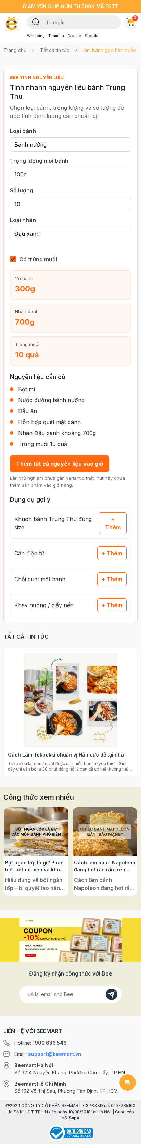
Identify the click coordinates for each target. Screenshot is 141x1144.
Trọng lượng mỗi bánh (39, 160)
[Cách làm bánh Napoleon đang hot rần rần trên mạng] (105, 831)
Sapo (74, 1117)
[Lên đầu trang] (127, 1136)
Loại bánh (23, 130)
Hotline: (40, 1043)
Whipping (36, 35)
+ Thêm (113, 523)
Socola (91, 35)
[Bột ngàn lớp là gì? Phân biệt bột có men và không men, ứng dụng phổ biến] (36, 831)
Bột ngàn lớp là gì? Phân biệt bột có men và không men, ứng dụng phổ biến (35, 866)
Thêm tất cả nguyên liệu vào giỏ (59, 463)
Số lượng (21, 190)
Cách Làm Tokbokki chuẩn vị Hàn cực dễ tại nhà (66, 755)
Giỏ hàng (135, 18)
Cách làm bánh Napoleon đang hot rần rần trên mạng (105, 866)
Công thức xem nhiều (38, 797)
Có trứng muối (38, 259)
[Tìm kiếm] (35, 21)
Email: (47, 1054)
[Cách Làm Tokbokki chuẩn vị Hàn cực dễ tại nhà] (70, 700)
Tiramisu (56, 35)
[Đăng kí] (111, 994)
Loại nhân (23, 220)
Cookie (74, 35)
